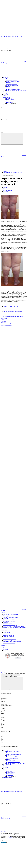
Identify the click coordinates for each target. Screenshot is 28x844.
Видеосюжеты (9, 98)
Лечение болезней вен (8, 635)
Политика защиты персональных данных (16, 90)
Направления (4, 630)
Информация (6, 97)
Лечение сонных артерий (9, 639)
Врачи (4, 95)
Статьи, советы (10, 100)
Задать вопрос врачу (14, 675)
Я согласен (3, 842)
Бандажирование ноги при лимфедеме (12, 311)
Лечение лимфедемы (8, 636)
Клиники (5, 94)
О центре (5, 77)
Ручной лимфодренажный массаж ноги (13, 316)
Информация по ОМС (11, 84)
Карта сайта (3, 672)
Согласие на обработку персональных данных (14, 627)
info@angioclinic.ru (5, 63)
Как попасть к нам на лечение (13, 78)
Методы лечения (7, 190)
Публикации (9, 102)
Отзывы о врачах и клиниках (13, 81)
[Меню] (1, 107)
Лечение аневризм (7, 633)
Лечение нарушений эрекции (10, 637)
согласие (10, 837)
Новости (8, 82)
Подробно (5, 187)
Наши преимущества (11, 80)
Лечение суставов (7, 640)
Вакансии (8, 86)
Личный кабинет (4, 676)
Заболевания (6, 188)
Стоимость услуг (10, 87)
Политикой (21, 840)
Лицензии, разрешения (12, 85)
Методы (5, 93)
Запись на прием (4, 675)
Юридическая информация (13, 89)
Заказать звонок (13, 676)
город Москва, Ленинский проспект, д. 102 (11, 36)
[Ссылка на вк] (11, 75)
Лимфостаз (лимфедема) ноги (10, 306)
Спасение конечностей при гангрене (12, 641)
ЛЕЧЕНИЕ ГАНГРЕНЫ (9, 643)
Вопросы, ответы (10, 99)
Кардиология (6, 632)
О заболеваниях (7, 91)
